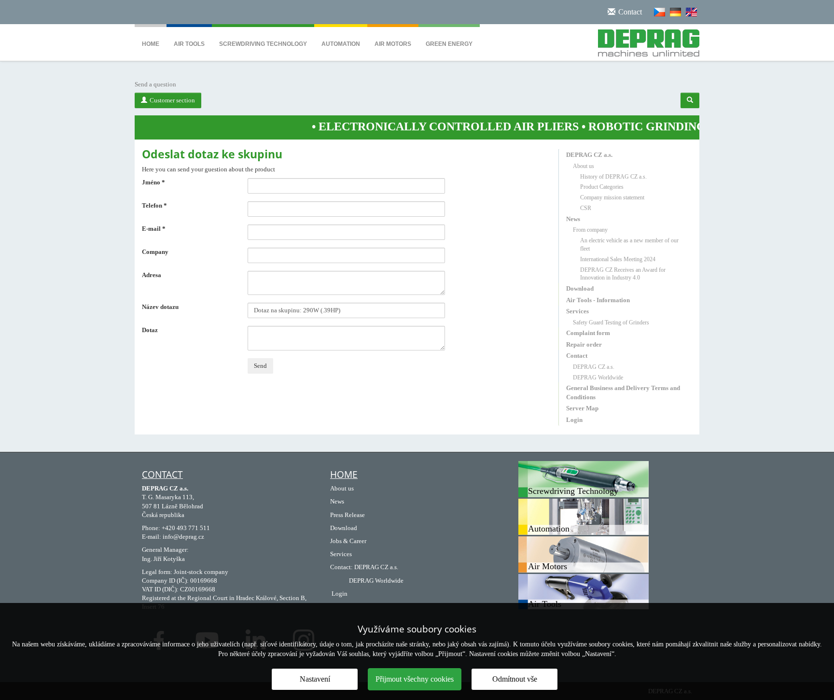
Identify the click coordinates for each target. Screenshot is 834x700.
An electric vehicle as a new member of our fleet (629, 244)
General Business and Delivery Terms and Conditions (623, 392)
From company (590, 229)
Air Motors (393, 44)
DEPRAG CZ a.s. (589, 154)
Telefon (154, 205)
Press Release (347, 514)
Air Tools (189, 44)
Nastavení (315, 679)
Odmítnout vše (514, 679)
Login (574, 419)
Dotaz (150, 330)
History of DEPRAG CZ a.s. (613, 176)
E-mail (154, 228)
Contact (576, 355)
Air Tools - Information (598, 300)
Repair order (584, 344)
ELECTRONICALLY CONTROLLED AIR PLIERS (425, 126)
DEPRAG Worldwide (598, 377)
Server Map (582, 408)
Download (580, 288)
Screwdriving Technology (263, 44)
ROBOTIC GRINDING (623, 126)
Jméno (153, 182)
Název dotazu (160, 306)
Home (150, 44)
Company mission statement (612, 197)
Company (155, 251)
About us (583, 166)
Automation (340, 44)
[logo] (645, 41)
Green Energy (449, 44)
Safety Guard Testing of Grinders (611, 322)
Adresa (151, 275)
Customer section (172, 100)
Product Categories (602, 186)
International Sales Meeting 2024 (617, 259)
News (573, 219)
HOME (344, 474)
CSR (585, 208)
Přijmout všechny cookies (414, 679)
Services (577, 311)
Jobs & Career (348, 541)
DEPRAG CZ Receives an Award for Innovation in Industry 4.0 (623, 273)
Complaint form (588, 332)
